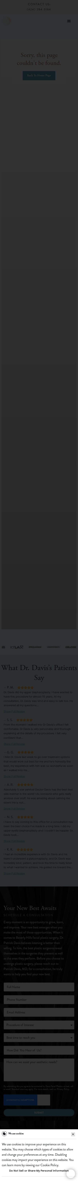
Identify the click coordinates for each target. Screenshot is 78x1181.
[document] (39, 590)
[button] (73, 1134)
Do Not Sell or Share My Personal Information (39, 1171)
